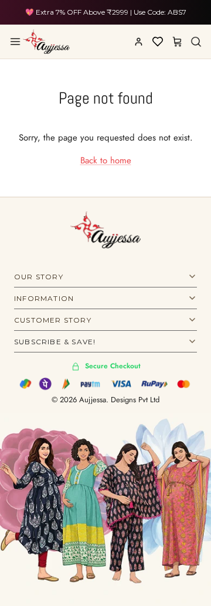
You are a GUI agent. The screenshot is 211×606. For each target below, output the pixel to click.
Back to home (105, 160)
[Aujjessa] (46, 41)
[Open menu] (15, 41)
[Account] (138, 41)
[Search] (196, 41)
